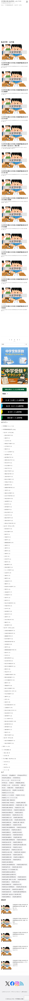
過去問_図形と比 (7, 819)
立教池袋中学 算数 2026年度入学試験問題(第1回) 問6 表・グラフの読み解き (20, 962)
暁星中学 (6, 600)
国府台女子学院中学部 (9, 523)
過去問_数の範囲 (7, 837)
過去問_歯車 (6, 849)
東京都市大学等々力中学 (9, 691)
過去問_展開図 (7, 824)
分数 (11, 782)
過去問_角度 (22, 877)
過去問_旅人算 (7, 842)
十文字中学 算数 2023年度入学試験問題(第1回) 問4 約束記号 (14, 280)
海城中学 (6, 539)
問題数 (4, 393)
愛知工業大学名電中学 (9, 721)
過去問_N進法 (20, 787)
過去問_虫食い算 (17, 867)
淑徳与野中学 (7, 484)
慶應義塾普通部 (8, 542)
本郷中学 (6, 553)
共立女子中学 (7, 515)
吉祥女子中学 (7, 468)
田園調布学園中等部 (9, 487)
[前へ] (9, 340)
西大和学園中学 (8, 638)
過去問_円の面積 (19, 810)
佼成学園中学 (7, 611)
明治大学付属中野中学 (9, 603)
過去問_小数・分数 (19, 822)
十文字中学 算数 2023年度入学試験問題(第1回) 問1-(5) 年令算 (14, 117)
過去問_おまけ (6, 790)
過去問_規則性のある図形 (9, 872)
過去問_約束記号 (22, 864)
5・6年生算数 (6, 749)
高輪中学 (6, 583)
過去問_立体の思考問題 (9, 864)
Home (2, 5)
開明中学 (6, 682)
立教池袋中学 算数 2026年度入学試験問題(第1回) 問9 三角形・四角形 (20, 920)
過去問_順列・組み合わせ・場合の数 (12, 894)
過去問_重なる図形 (18, 889)
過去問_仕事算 (21, 802)
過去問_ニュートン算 (8, 795)
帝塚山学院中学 (8, 498)
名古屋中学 (7, 572)
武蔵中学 (6, 545)
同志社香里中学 (8, 713)
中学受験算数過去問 (9, 5)
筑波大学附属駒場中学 (9, 740)
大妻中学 (6, 490)
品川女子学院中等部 (9, 495)
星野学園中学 (7, 726)
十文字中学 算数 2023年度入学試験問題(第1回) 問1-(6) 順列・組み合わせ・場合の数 (14, 144)
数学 (23, 785)
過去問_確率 (17, 859)
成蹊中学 (6, 696)
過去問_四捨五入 (7, 817)
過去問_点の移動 (19, 857)
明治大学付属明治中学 (9, 663)
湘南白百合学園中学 (9, 493)
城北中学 (6, 597)
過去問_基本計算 (20, 819)
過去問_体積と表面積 (8, 805)
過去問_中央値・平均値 (8, 802)
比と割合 (5, 755)
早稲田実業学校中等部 (9, 641)
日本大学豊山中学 (8, 619)
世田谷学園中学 (8, 567)
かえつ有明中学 (8, 718)
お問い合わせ (24, 991)
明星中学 (6, 589)
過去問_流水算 (7, 854)
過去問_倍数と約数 (8, 807)
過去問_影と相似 (17, 829)
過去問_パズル (20, 795)
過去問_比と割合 (17, 849)
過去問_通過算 (7, 884)
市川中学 (6, 655)
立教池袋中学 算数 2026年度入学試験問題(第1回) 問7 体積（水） (20, 947)
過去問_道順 (6, 889)
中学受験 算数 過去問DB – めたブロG (11, 1)
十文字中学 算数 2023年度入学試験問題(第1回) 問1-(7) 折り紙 (14, 171)
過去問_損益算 (7, 834)
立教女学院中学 (8, 476)
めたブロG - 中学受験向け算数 (16, 998)
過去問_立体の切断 (8, 862)
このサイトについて (6, 991)
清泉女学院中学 (8, 520)
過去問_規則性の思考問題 (9, 877)
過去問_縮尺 (6, 867)
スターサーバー (16, 780)
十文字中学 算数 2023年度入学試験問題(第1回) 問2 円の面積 (14, 225)
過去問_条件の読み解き (20, 844)
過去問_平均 (17, 824)
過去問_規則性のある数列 (9, 874)
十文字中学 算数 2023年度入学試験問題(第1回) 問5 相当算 (14, 307)
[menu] (27, 1)
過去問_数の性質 (18, 834)
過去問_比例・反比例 (20, 852)
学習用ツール (6, 785)
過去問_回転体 (18, 817)
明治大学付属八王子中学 (9, 710)
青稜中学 (6, 702)
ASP (5, 764)
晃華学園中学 (7, 506)
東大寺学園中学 (8, 531)
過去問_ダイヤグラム (8, 792)
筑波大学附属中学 (8, 743)
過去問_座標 (6, 829)
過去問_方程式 (22, 839)
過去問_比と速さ (7, 852)
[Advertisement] (14, 24)
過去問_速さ (17, 884)
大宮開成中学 (7, 707)
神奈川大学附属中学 (9, 688)
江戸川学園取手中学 (9, 680)
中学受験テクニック (7, 426)
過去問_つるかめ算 (18, 790)
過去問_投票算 (6, 832)
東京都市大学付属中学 (9, 586)
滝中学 (6, 699)
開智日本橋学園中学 (9, 677)
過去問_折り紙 (17, 832)
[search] (26, 344)
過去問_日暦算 (18, 842)
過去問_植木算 (7, 847)
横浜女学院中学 (8, 435)
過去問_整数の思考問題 (9, 839)
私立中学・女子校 (18, 5)
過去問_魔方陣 (17, 896)
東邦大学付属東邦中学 (9, 666)
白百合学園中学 (8, 465)
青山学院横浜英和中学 (9, 704)
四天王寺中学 (7, 462)
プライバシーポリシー (16, 991)
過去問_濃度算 (7, 857)
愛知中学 (6, 732)
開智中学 (6, 669)
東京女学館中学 (8, 512)
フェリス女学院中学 (9, 451)
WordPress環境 (7, 777)
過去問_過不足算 (21, 886)
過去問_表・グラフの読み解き (10, 869)
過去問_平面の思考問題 (9, 827)
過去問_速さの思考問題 (8, 886)
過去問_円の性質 (7, 810)
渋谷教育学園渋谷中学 (9, 633)
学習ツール (5, 746)
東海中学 (6, 561)
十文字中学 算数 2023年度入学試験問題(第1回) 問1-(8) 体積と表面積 (14, 198)
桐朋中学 (6, 578)
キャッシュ (6, 780)
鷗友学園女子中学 (8, 457)
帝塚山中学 (7, 671)
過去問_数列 (18, 837)
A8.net (5, 775)
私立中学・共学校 (7, 627)
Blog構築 (12, 775)
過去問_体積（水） (22, 805)
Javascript (6, 761)
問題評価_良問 (20, 782)
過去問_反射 (19, 812)
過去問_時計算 (7, 844)
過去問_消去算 (18, 854)
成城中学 (6, 616)
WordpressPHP (22, 775)
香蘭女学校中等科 (8, 473)
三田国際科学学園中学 (9, 674)
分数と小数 (6, 752)
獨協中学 (6, 622)
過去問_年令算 (22, 827)
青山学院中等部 (8, 660)
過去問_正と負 (18, 847)
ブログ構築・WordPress (8, 758)
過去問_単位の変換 (8, 812)
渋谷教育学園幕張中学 (9, 630)
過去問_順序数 (6, 896)
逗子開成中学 (7, 594)
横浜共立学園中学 (8, 479)
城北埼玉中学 (7, 614)
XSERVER (17, 777)
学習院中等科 (7, 605)
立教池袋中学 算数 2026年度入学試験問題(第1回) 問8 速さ (20, 933)
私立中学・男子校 (7, 526)
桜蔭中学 (6, 438)
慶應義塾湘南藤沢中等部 (9, 649)
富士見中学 (7, 504)
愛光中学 (6, 652)
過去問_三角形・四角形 (9, 800)
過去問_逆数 (6, 881)
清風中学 (6, 575)
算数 (10, 787)
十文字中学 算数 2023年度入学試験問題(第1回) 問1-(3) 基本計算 (14, 63)
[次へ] (19, 340)
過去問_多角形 (7, 822)
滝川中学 (6, 608)
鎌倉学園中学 (7, 564)
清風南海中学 (7, 685)
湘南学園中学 (7, 729)
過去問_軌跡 (22, 879)
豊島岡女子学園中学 (9, 443)
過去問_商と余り (17, 815)
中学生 (5, 782)
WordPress (6, 767)
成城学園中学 (7, 715)
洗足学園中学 (7, 454)
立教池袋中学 (7, 592)
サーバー (5, 769)
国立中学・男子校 (7, 737)
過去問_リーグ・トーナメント (10, 797)
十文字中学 (7, 440)
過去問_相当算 (7, 859)
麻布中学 (6, 534)
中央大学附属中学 (8, 693)
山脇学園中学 (7, 501)
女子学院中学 (7, 446)
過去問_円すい (20, 807)
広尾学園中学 (7, 644)
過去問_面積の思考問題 (20, 891)
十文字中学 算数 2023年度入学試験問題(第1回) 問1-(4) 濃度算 (14, 90)
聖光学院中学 (7, 528)
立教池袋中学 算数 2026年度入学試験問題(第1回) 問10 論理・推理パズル (20, 906)
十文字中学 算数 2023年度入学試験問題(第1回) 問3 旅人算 (14, 253)
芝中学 (6, 556)
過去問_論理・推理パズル (9, 879)
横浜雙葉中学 (7, 509)
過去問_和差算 (6, 815)
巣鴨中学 (6, 550)
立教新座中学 (7, 581)
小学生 (16, 785)
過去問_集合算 (7, 891)
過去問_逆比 (16, 881)
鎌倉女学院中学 (8, 517)
